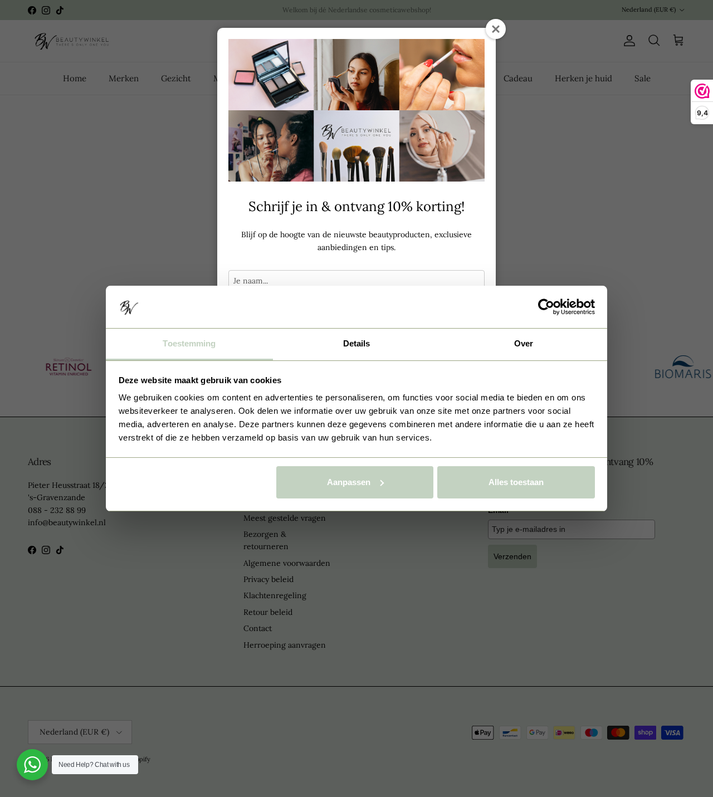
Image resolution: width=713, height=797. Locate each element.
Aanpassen (348, 482)
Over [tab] (523, 343)
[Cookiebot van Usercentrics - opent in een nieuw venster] (546, 307)
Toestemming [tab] (189, 343)
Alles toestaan (516, 482)
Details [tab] (356, 343)
